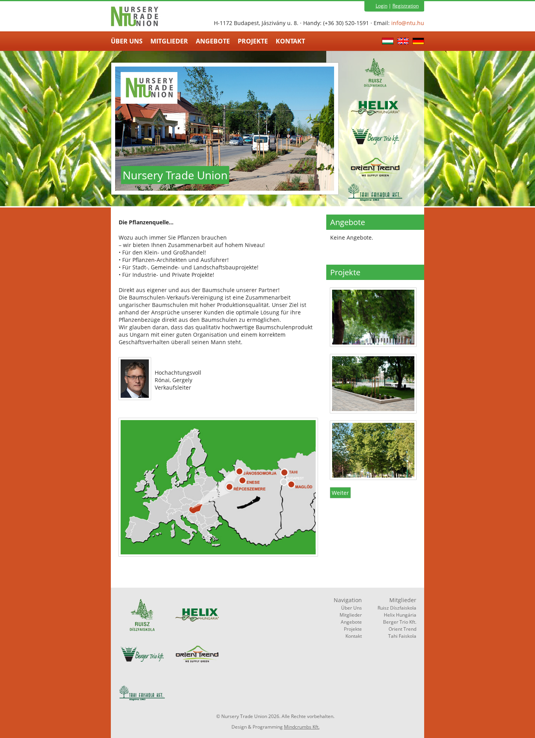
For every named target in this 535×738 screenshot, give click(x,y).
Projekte (253, 41)
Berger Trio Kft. (399, 622)
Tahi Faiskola (402, 636)
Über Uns (127, 41)
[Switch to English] (404, 42)
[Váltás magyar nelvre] (389, 42)
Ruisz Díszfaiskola (397, 607)
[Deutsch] (418, 42)
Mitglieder (169, 41)
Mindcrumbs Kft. (302, 727)
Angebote (213, 41)
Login (381, 5)
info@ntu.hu (407, 23)
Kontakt (290, 41)
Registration (405, 5)
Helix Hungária (400, 615)
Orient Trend (402, 629)
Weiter (340, 492)
